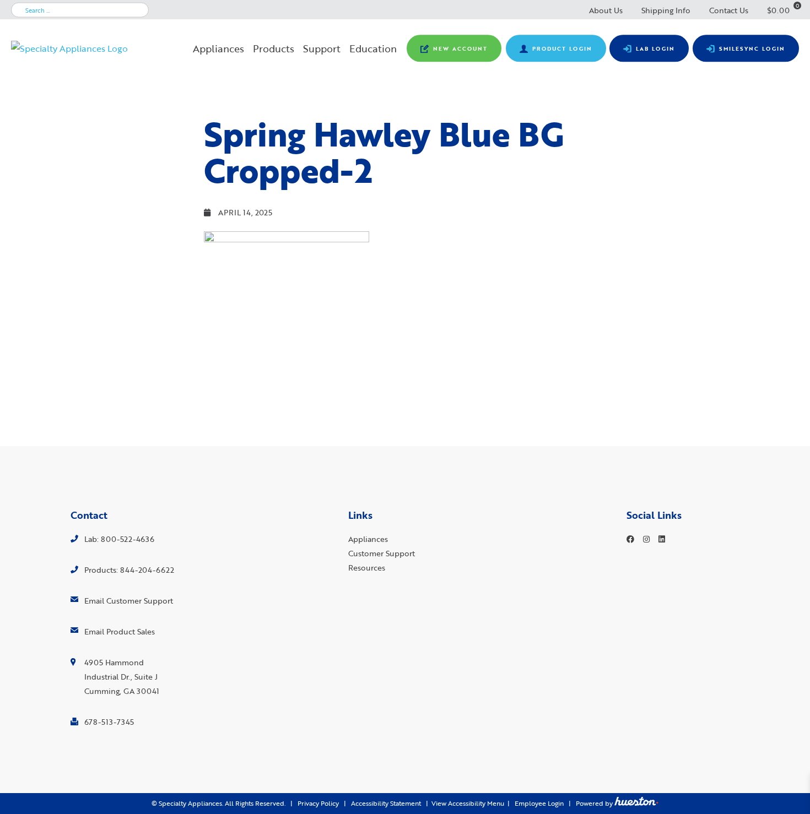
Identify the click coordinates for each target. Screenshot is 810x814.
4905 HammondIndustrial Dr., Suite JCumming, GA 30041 (121, 676)
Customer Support (381, 553)
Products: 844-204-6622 (129, 570)
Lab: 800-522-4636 (119, 539)
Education (373, 48)
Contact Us (728, 10)
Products (273, 48)
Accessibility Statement (386, 803)
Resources (366, 567)
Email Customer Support (128, 600)
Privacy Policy (318, 803)
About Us (606, 10)
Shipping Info (665, 10)
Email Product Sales (119, 631)
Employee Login (539, 803)
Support (322, 48)
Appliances (218, 48)
